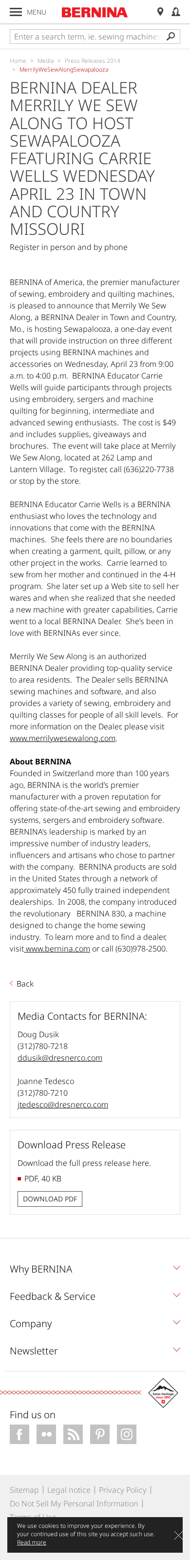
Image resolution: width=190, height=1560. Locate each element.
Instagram (126, 1434)
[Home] (95, 12)
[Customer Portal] (175, 12)
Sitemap (24, 1489)
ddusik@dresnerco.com (60, 1057)
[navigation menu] (16, 12)
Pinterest (100, 1434)
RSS (73, 1434)
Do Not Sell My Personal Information (74, 1503)
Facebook (19, 1434)
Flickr (46, 1434)
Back (25, 983)
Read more (31, 1542)
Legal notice (69, 1489)
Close (178, 1535)
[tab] (95, 1271)
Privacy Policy (123, 1489)
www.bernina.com (57, 948)
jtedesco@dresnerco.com (63, 1104)
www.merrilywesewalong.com (62, 738)
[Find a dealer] (160, 12)
